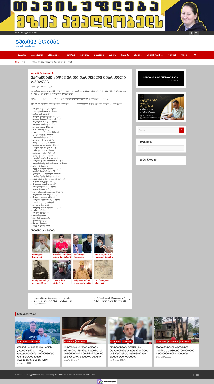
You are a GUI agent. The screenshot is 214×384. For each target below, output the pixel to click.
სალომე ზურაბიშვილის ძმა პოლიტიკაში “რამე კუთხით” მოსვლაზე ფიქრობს (107, 299)
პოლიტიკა (70, 55)
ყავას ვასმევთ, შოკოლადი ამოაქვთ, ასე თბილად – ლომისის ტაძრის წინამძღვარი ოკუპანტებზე (53, 301)
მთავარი (22, 55)
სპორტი (112, 55)
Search (181, 130)
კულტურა (84, 55)
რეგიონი (125, 55)
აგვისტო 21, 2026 (24, 363)
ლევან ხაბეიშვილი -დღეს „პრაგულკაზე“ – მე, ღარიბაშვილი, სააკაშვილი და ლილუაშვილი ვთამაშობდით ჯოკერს (35, 353)
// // (50, 87)
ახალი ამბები (37, 55)
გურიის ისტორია (155, 55)
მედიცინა (172, 55)
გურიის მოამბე (37, 42)
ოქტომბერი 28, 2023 (39, 87)
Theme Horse (60, 374)
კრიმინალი (99, 55)
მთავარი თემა (48, 73)
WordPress (90, 374)
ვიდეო (184, 55)
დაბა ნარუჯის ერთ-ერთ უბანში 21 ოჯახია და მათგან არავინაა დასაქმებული (175, 350)
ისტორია (138, 55)
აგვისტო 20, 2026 (117, 360)
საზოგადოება (54, 55)
